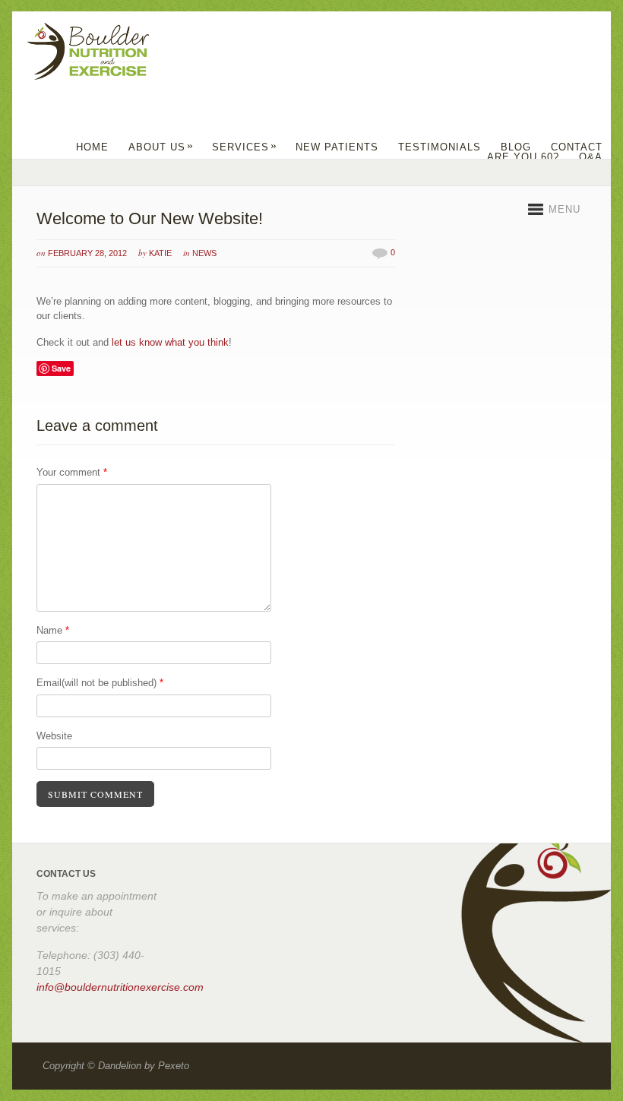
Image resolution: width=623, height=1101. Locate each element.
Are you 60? (523, 157)
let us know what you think (170, 342)
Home (92, 147)
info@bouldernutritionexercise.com (120, 987)
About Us (161, 147)
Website (54, 736)
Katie (160, 253)
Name (52, 630)
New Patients (337, 147)
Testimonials (439, 147)
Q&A (590, 157)
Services (244, 147)
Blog (516, 147)
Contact (576, 147)
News (204, 253)
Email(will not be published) (99, 682)
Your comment (71, 472)
